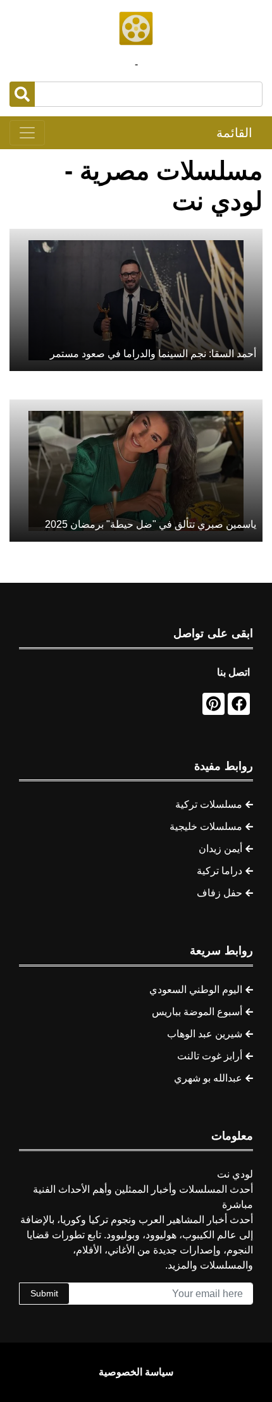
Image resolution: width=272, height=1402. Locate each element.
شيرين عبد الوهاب (204, 1033)
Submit (44, 1293)
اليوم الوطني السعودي (195, 989)
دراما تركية (219, 870)
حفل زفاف (219, 892)
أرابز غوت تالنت (209, 1056)
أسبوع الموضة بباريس (197, 1011)
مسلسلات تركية (208, 804)
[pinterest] (213, 704)
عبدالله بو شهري (208, 1078)
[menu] (27, 132)
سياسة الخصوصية (136, 1372)
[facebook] (239, 704)
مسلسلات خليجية (206, 826)
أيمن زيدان (220, 848)
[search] (22, 94)
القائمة (234, 133)
